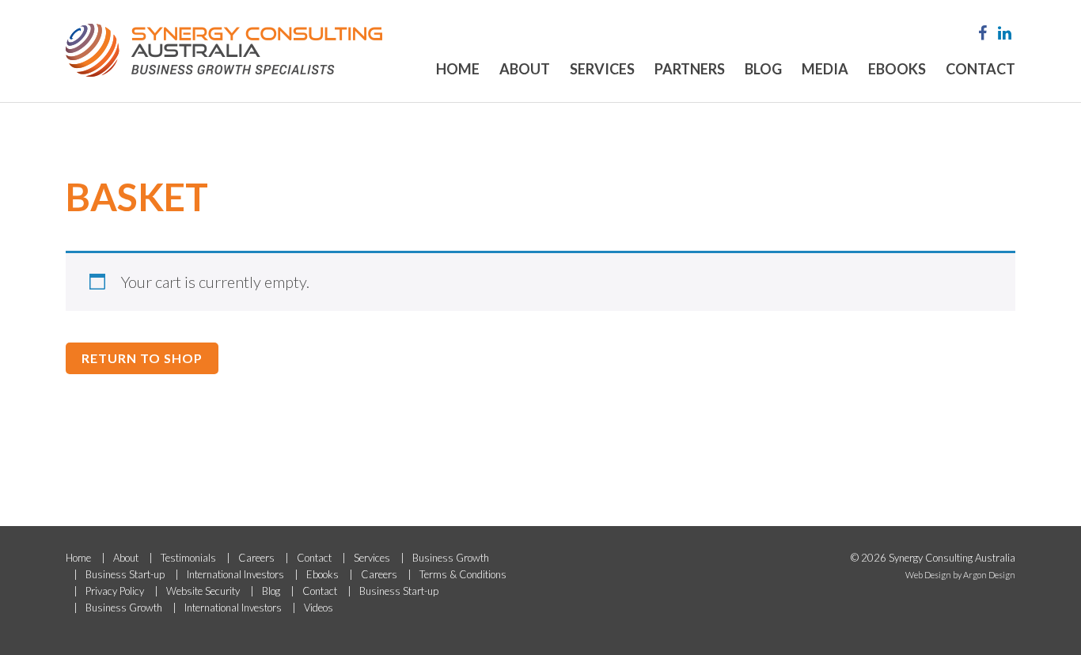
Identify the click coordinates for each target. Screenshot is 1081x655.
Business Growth (450, 557)
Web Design (928, 575)
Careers (256, 557)
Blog (763, 69)
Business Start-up (125, 574)
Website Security (203, 591)
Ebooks (897, 69)
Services (602, 69)
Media (825, 69)
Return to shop (142, 357)
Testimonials (188, 557)
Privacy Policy (114, 591)
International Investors (235, 574)
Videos (318, 607)
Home (458, 69)
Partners (689, 69)
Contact (980, 69)
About (524, 69)
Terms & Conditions (462, 574)
